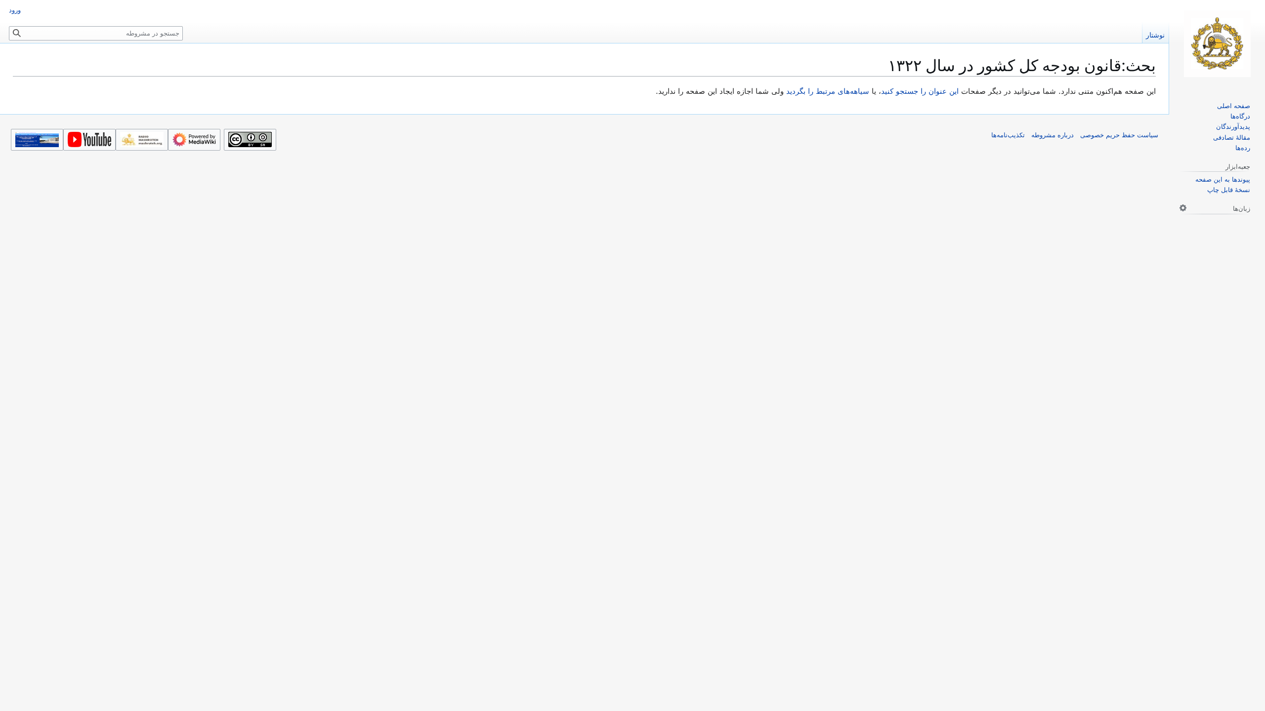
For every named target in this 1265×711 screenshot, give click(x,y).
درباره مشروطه (1052, 135)
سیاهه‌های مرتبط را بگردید (827, 91)
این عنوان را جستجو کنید (920, 91)
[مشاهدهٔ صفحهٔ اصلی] (1217, 43)
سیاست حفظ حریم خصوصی (1119, 135)
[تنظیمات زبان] (1183, 208)
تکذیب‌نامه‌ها (1008, 135)
